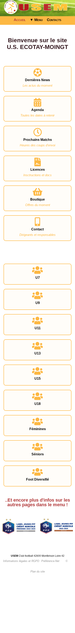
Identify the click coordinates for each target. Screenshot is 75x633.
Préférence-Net (50, 561)
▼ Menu (36, 20)
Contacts (54, 20)
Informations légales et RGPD (21, 561)
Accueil (20, 20)
